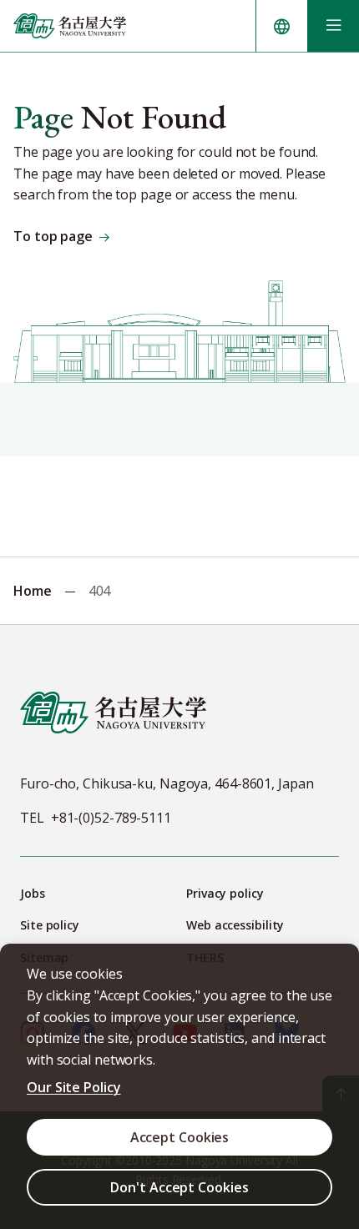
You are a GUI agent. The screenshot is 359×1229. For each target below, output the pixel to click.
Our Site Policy (74, 1087)
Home (32, 590)
